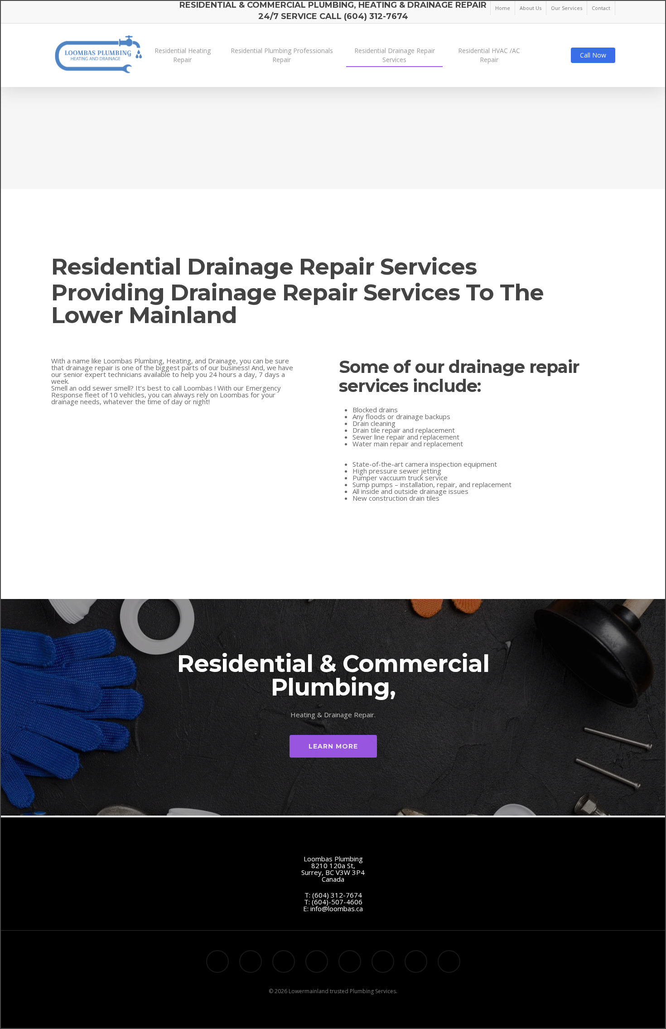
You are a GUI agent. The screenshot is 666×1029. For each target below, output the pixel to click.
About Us (530, 8)
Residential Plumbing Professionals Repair (282, 55)
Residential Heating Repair (182, 55)
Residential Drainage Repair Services (394, 55)
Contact (601, 8)
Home (502, 8)
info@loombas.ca (336, 908)
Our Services (566, 8)
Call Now (593, 55)
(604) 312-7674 (337, 894)
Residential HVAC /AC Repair (489, 55)
